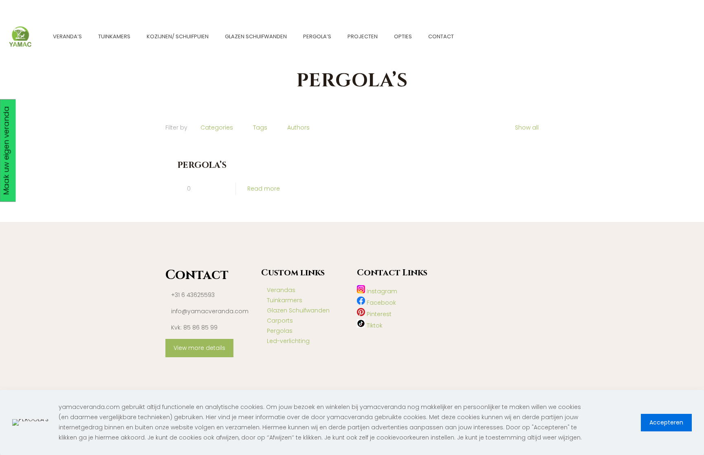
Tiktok (374, 325)
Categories (216, 127)
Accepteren (666, 422)
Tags (260, 127)
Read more (263, 189)
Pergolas (280, 331)
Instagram (381, 291)
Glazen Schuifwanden (298, 310)
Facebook (380, 303)
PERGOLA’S (202, 165)
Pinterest (378, 314)
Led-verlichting (288, 341)
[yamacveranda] (20, 36)
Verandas (281, 290)
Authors (298, 127)
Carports (280, 321)
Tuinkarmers (284, 300)
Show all (527, 127)
